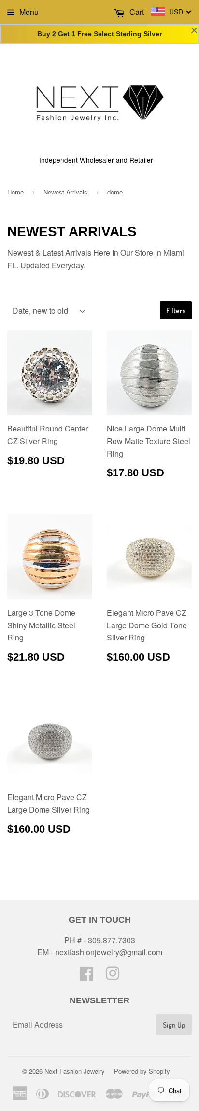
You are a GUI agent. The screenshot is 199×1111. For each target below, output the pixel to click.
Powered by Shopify (142, 1071)
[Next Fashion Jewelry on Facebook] (86, 976)
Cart (136, 11)
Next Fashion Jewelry (74, 1071)
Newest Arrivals (65, 191)
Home (15, 191)
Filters (175, 310)
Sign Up (174, 1024)
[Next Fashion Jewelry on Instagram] (112, 976)
